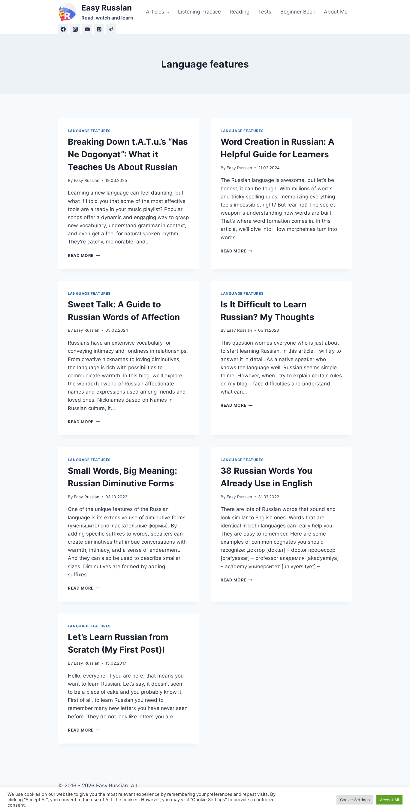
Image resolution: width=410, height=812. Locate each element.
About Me (336, 12)
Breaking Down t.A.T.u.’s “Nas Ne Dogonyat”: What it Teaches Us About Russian (128, 154)
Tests (264, 12)
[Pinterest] (99, 29)
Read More (84, 255)
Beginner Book (297, 12)
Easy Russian (86, 180)
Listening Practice (199, 12)
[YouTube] (87, 29)
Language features (89, 130)
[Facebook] (63, 29)
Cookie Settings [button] (355, 799)
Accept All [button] (389, 799)
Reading (239, 12)
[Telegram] (111, 29)
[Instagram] (75, 29)
